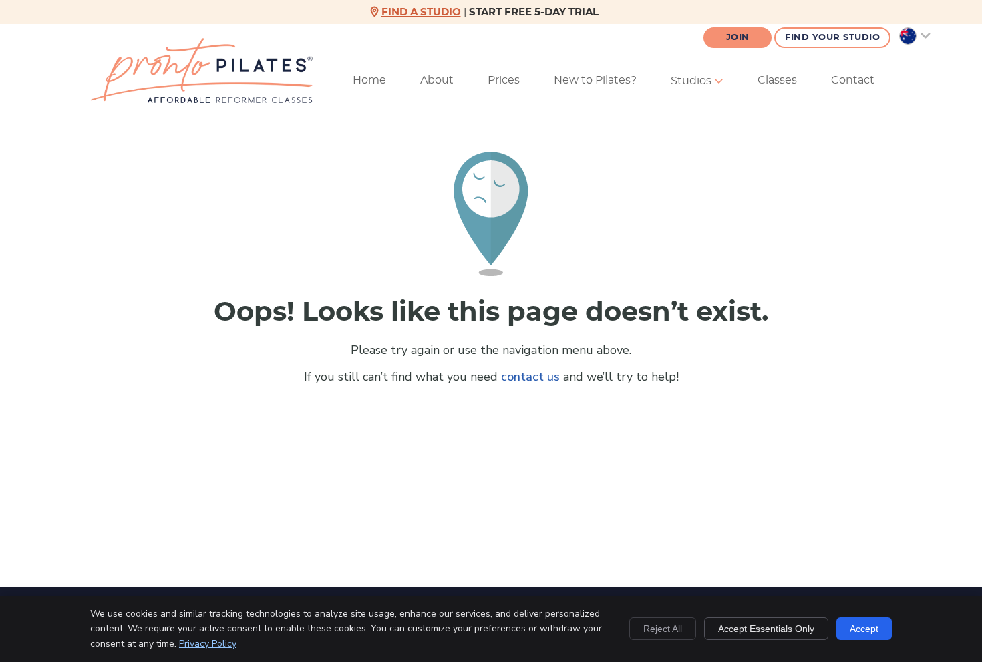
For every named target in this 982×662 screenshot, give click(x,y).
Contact (852, 80)
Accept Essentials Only (766, 628)
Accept (864, 628)
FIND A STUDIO (421, 12)
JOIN (738, 37)
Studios (692, 80)
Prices (504, 80)
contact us (530, 377)
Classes (777, 80)
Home (369, 80)
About (437, 80)
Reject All (662, 628)
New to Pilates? (595, 80)
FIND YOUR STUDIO (832, 37)
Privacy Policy (207, 643)
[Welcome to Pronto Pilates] (201, 99)
